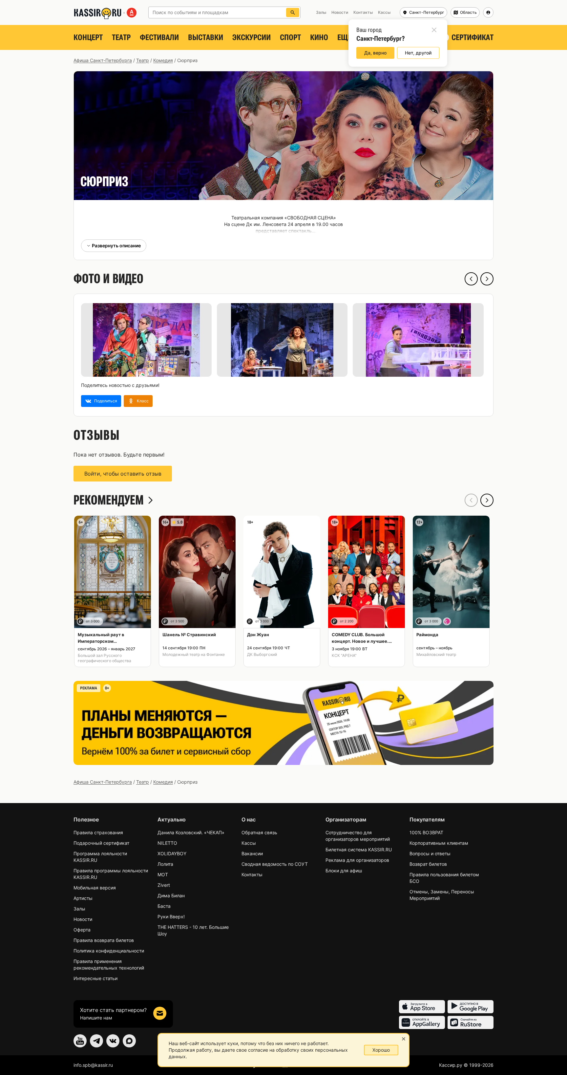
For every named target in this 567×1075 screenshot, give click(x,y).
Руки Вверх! (171, 916)
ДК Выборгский (262, 654)
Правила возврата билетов (104, 940)
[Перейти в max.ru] (129, 1040)
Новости (83, 919)
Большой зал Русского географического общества (104, 658)
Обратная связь (259, 832)
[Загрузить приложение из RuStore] (471, 1022)
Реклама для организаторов (357, 860)
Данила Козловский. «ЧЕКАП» (191, 832)
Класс (143, 400)
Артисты (83, 898)
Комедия (163, 60)
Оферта (82, 929)
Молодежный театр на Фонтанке (193, 654)
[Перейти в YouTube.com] (80, 1040)
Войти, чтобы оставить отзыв (122, 473)
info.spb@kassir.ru (93, 1065)
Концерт (88, 37)
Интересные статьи (95, 978)
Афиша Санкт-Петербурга (103, 60)
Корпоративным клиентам (439, 843)
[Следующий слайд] (487, 278)
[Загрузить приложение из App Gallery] (422, 1022)
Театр (121, 37)
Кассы (249, 843)
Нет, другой (418, 53)
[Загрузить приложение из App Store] (422, 1006)
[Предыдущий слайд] (471, 278)
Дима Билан (171, 895)
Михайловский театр (436, 654)
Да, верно (375, 53)
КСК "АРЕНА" (344, 655)
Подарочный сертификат (101, 843)
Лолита (165, 864)
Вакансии (252, 853)
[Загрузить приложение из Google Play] (471, 1006)
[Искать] (292, 12)
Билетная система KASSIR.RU (359, 849)
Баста (164, 906)
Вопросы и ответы (430, 853)
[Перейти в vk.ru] (112, 1040)
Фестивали (159, 37)
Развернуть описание (116, 245)
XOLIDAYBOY (172, 853)
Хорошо (381, 1050)
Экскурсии (251, 37)
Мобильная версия (95, 887)
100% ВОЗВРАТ (426, 832)
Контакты (252, 874)
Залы (79, 908)
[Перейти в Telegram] (96, 1040)
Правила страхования (98, 832)
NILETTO (167, 843)
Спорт (290, 37)
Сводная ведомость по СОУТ (275, 864)
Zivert (164, 885)
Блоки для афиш (344, 870)
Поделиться (105, 400)
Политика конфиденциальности (109, 950)
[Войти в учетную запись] (488, 12)
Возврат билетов (428, 864)
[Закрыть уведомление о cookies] (403, 1039)
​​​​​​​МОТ (163, 874)
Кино (319, 37)
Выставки (205, 37)
